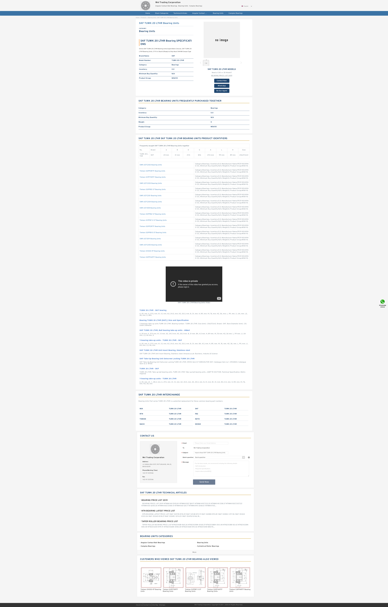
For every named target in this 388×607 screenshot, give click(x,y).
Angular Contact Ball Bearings (201, 13)
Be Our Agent (221, 91)
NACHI (142, 424)
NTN (141, 414)
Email (184, 443)
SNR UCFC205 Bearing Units (151, 245)
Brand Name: (144, 56)
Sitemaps (162, 605)
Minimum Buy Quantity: (148, 74)
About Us (139, 605)
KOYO (197, 419)
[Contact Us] (383, 303)
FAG (196, 414)
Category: (143, 65)
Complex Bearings (236, 13)
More (194, 552)
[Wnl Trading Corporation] (145, 5)
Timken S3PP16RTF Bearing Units (153, 257)
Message (185, 462)
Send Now (204, 482)
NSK (141, 409)
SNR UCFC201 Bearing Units (151, 196)
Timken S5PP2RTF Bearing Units (152, 226)
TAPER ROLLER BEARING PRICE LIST (159, 521)
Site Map (155, 605)
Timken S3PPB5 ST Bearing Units (153, 190)
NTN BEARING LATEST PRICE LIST (158, 511)
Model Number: (145, 60)
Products (143, 17)
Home (147, 13)
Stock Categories (161, 13)
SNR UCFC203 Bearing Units (151, 183)
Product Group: (145, 78)
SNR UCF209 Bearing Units (150, 239)
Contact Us (147, 605)
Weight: (141, 122)
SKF (196, 409)
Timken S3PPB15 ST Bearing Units (153, 233)
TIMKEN (143, 419)
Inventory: (143, 69)
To (183, 448)
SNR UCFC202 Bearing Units (151, 165)
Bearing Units (218, 13)
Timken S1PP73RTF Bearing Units (153, 177)
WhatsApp (222, 86)
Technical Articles (180, 13)
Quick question (188, 457)
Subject (184, 453)
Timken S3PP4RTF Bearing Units (152, 171)
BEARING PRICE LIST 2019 (221, 76)
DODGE (198, 424)
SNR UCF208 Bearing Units (150, 208)
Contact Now (222, 81)
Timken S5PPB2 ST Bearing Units (153, 214)
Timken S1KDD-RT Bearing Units (152, 251)
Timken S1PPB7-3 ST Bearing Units (153, 220)
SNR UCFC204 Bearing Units (151, 202)
